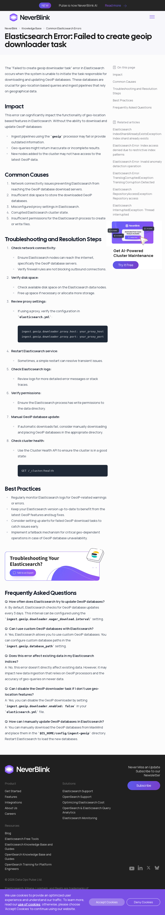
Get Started (13, 791)
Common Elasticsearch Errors (63, 28)
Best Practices (123, 100)
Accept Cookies (107, 902)
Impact (117, 74)
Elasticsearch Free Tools (22, 839)
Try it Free (125, 265)
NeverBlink (11, 28)
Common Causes (124, 82)
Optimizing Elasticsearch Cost (83, 802)
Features (11, 797)
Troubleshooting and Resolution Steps (135, 91)
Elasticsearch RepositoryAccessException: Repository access (133, 193)
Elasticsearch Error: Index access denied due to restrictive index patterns (135, 149)
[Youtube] (132, 868)
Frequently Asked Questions (132, 107)
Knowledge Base (32, 28)
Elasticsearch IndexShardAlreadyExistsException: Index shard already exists (137, 133)
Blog (8, 833)
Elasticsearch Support (78, 791)
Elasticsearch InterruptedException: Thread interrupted (133, 209)
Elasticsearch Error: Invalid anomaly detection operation (137, 164)
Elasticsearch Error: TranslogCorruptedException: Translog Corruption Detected (134, 177)
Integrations (13, 802)
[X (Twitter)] (148, 868)
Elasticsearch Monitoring (80, 818)
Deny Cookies (143, 902)
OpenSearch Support (77, 797)
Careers (10, 814)
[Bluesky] (157, 868)
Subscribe (143, 785)
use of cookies (29, 904)
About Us (11, 808)
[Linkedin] (140, 868)
